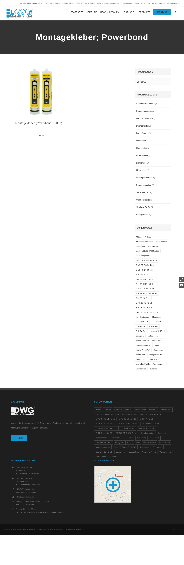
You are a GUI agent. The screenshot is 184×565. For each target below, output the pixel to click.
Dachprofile (153, 246)
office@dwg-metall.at (25, 497)
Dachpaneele (142, 126)
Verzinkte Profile (143, 207)
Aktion (138, 237)
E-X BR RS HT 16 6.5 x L (146, 294)
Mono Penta (157, 341)
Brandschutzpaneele (145, 111)
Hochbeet (156, 317)
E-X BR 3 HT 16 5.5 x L (146, 279)
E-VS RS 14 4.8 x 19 (145, 270)
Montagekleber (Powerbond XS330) (38, 123)
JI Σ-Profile (153, 326)
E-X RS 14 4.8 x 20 (144, 308)
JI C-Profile (156, 322)
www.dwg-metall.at (29, 529)
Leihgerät (140, 336)
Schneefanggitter (143, 185)
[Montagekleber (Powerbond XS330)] (40, 91)
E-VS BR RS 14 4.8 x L (146, 265)
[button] (176, 12)
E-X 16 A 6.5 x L (143, 275)
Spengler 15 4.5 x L (157, 355)
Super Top (140, 359)
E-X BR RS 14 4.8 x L (145, 289)
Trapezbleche (142, 192)
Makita (150, 336)
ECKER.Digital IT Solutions (72, 529)
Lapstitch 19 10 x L (157, 331)
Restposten (158, 350)
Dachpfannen (142, 133)
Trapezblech (153, 359)
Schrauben (140, 355)
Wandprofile (141, 369)
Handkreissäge (142, 317)
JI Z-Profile (140, 326)
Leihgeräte (140, 163)
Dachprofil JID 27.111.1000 (147, 251)
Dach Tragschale (143, 256)
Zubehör (153, 369)
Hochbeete (141, 148)
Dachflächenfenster (144, 118)
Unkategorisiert (143, 200)
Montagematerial (143, 177)
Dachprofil (140, 246)
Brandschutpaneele (144, 242)
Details (41, 136)
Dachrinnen (141, 140)
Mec (158, 336)
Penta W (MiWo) (143, 350)
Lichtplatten (141, 170)
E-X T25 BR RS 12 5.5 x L (147, 312)
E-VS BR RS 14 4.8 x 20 (146, 260)
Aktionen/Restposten (145, 103)
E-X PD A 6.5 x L (143, 298)
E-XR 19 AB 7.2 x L (144, 303)
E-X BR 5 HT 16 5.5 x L (146, 284)
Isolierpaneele (142, 155)
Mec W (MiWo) (142, 341)
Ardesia (148, 237)
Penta (156, 345)
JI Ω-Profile (140, 331)
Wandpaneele (142, 214)
